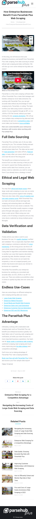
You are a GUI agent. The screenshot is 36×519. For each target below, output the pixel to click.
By (13, 371)
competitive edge (24, 121)
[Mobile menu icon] (32, 4)
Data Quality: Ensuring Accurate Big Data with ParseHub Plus (21, 454)
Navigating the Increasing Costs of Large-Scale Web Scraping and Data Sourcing (23, 431)
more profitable (24, 123)
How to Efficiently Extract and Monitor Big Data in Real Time (24, 478)
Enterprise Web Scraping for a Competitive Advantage (23, 442)
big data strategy (22, 346)
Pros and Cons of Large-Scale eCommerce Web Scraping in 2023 (22, 490)
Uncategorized (8, 37)
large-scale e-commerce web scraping (20, 341)
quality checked (22, 239)
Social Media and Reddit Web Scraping (17, 303)
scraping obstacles (19, 116)
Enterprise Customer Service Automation (17, 308)
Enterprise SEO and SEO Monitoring (16, 310)
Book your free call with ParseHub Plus (15, 358)
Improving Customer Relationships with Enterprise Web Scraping (24, 466)
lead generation (9, 152)
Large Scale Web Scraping (13, 298)
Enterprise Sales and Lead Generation (16, 306)
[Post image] (7, 432)
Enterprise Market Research (13, 301)
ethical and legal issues (19, 189)
